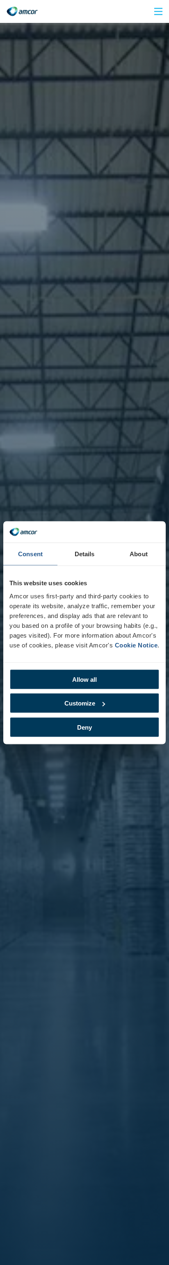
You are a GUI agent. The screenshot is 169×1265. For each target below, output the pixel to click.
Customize (79, 703)
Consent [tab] (30, 553)
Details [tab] (85, 553)
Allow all (84, 679)
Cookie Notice (136, 644)
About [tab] (139, 553)
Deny (84, 726)
